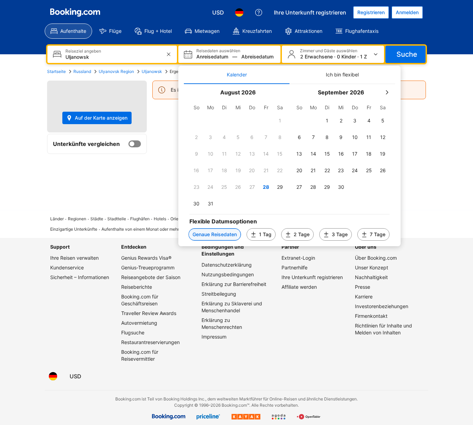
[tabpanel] (289, 165)
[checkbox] (280, 120)
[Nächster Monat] (386, 92)
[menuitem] (68, 31)
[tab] (236, 75)
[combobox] (113, 57)
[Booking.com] (75, 12)
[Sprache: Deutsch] (239, 12)
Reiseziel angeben (83, 51)
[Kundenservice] (258, 12)
